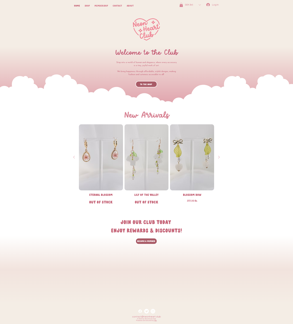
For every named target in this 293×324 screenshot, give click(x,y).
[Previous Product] (74, 157)
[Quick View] (101, 157)
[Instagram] (153, 311)
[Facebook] (140, 311)
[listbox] (193, 4)
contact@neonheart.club (146, 316)
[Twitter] (146, 311)
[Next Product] (219, 157)
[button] (193, 4)
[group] (146, 165)
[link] (181, 5)
